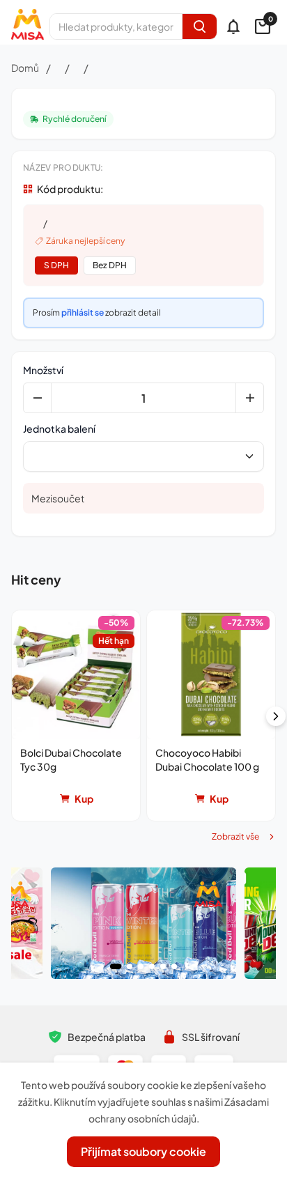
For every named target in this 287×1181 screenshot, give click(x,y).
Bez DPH (110, 265)
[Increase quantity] (249, 397)
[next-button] (276, 716)
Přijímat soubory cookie (143, 1151)
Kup (84, 798)
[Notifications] (233, 26)
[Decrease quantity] (38, 397)
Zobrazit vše (235, 836)
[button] (76, 715)
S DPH (56, 265)
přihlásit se (82, 312)
